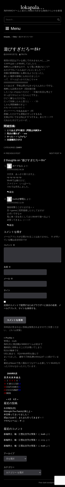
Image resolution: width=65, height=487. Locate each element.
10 (10, 383)
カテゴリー (9, 467)
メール (8, 278)
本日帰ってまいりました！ (16, 414)
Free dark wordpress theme (50, 483)
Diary (19, 147)
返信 (11, 192)
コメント (9, 245)
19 (14, 387)
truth (24, 54)
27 (17, 390)
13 (17, 383)
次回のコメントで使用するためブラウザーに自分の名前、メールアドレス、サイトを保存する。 (32, 306)
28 (19, 390)
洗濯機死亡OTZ (14, 140)
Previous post (13, 153)
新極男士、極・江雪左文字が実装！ (21, 434)
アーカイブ (9, 453)
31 (10, 393)
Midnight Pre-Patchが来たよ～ (18, 411)
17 (10, 387)
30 (7, 393)
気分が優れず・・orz (17, 133)
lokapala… (32, 6)
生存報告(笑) (10, 408)
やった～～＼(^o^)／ (17, 136)
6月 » (15, 399)
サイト (7, 290)
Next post (54, 153)
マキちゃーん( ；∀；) (14, 421)
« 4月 (8, 399)
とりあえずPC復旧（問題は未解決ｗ (24, 130)
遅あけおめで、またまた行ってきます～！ (24, 417)
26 (14, 390)
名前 (7, 267)
